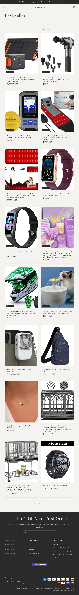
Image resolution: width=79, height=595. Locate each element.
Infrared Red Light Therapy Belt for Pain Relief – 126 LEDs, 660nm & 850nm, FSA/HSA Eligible (56, 137)
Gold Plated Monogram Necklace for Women (19, 426)
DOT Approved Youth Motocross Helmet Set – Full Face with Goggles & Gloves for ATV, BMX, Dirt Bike (21, 313)
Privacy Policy (9, 545)
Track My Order (34, 553)
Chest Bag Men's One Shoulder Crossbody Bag (57, 370)
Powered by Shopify (28, 588)
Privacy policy (49, 588)
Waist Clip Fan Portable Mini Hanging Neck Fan (19, 370)
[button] (4, 7)
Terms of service (59, 588)
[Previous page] (29, 503)
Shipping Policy (10, 553)
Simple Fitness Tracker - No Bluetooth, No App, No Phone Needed (57, 194)
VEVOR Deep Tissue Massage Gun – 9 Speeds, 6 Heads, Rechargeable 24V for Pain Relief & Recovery (56, 79)
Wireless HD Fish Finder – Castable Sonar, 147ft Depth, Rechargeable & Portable (21, 136)
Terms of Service (10, 558)
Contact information (60, 590)
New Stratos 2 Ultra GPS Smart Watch (55, 486)
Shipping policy (70, 588)
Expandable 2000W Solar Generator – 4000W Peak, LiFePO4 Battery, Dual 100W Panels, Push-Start (21, 79)
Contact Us (33, 549)
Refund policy (39, 588)
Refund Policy (9, 549)
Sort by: (43, 30)
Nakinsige (19, 588)
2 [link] (39, 503)
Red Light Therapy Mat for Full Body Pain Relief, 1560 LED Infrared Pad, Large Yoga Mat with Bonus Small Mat (21, 195)
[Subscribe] (55, 533)
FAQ (30, 545)
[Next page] (50, 503)
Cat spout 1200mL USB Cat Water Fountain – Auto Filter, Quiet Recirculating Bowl (57, 312)
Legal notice (71, 590)
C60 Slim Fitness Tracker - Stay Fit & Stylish (19, 252)
